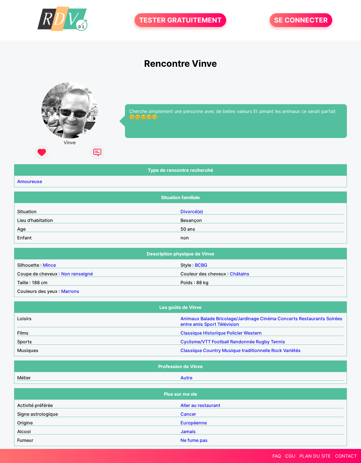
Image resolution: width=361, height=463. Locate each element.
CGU (290, 456)
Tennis (278, 341)
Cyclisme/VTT (195, 341)
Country (212, 350)
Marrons (70, 291)
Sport (210, 324)
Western (253, 333)
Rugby (263, 341)
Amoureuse (29, 181)
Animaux (189, 318)
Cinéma (268, 318)
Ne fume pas (194, 440)
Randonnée (242, 341)
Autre (186, 377)
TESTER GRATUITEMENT (180, 20)
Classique (191, 333)
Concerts (288, 318)
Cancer (188, 414)
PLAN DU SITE (315, 456)
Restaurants (312, 318)
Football (220, 341)
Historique (214, 333)
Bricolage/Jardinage (237, 318)
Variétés (292, 350)
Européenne (193, 423)
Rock (276, 350)
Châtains (239, 274)
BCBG (201, 265)
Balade (208, 318)
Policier (235, 333)
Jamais (188, 431)
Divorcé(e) (191, 211)
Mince (49, 265)
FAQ (276, 456)
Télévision (228, 324)
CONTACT (346, 456)
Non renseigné (77, 274)
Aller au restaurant (200, 405)
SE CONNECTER (301, 20)
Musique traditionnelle (246, 350)
